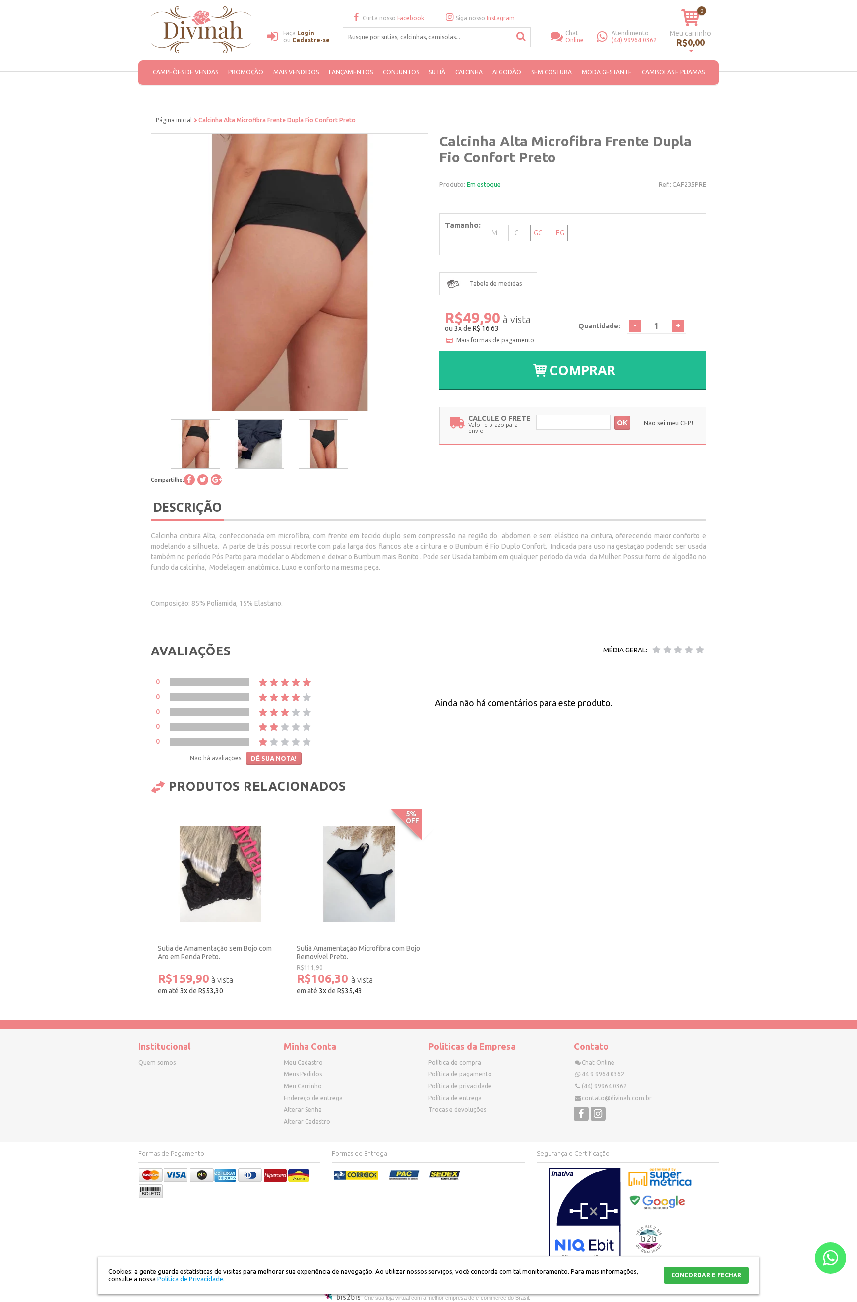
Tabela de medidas (496, 283)
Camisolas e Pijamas (673, 72)
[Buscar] (521, 37)
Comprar (582, 370)
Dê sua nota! (274, 758)
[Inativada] (585, 1217)
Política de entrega (455, 1098)
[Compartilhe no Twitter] (202, 479)
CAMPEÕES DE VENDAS (185, 72)
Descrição (187, 506)
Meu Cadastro (303, 1062)
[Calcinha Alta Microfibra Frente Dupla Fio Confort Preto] (195, 444)
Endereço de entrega (313, 1098)
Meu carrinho (690, 33)
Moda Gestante (607, 72)
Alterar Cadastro (307, 1121)
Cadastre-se (311, 40)
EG (560, 233)
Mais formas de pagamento (495, 340)
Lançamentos (351, 72)
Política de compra (454, 1062)
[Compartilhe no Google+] (216, 479)
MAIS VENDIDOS (296, 72)
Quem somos (157, 1062)
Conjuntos (401, 72)
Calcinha (469, 72)
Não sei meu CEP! (668, 422)
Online (574, 36)
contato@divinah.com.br (617, 1098)
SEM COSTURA (551, 72)
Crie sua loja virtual (387, 1298)
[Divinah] (202, 31)
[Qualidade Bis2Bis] (649, 1251)
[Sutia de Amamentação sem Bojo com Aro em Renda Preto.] (220, 874)
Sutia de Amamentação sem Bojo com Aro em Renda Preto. (215, 952)
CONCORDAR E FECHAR (706, 1275)
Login (305, 33)
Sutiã (437, 72)
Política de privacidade (459, 1086)
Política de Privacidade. (191, 1278)
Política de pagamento (460, 1074)
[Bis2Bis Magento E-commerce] (342, 1298)
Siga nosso (485, 18)
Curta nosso (393, 18)
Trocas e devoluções (457, 1110)
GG (538, 233)
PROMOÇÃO (245, 72)
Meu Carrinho (303, 1086)
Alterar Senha (303, 1110)
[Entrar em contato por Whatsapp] (830, 1258)
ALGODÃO (506, 72)
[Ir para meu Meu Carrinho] (691, 17)
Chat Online (598, 1062)
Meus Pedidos (303, 1074)
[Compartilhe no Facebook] (189, 479)
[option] (195, 444)
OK (622, 422)
